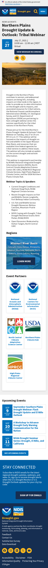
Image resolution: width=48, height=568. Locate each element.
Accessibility (8, 557)
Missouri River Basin (24, 243)
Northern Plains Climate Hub (32, 338)
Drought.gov (24, 11)
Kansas (26, 247)
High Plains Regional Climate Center (15, 375)
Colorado (12, 247)
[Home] (13, 11)
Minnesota (35, 247)
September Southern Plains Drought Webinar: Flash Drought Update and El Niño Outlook (28, 411)
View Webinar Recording (29, 51)
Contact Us (7, 537)
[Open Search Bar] (36, 11)
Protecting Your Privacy (33, 561)
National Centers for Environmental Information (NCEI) (33, 304)
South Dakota (23, 253)
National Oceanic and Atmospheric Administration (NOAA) (15, 304)
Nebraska (29, 250)
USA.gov (6, 564)
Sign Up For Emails (31, 495)
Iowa (19, 247)
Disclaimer (20, 557)
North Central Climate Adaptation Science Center (15, 341)
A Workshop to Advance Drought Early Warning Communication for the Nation (26, 426)
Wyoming (35, 253)
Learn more (24, 261)
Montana (20, 250)
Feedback (6, 534)
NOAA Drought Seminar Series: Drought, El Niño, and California (28, 441)
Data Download (9, 544)
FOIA (29, 557)
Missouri (11, 250)
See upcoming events (15, 453)
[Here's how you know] (24, 3)
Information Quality (11, 561)
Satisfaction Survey (11, 541)
